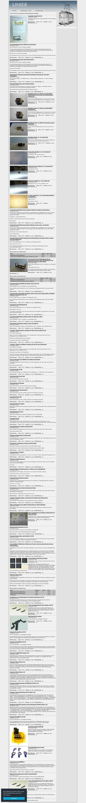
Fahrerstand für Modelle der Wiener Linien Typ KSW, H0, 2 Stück (24, 256)
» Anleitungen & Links (25, 10)
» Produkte (14, 10)
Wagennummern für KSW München (17, 591)
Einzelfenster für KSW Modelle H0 (17, 255)
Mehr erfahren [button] (6, 795)
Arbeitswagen (13, 594)
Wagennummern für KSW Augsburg (17, 593)
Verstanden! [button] (14, 798)
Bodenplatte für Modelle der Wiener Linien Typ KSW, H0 (22, 281)
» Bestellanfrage (38, 10)
